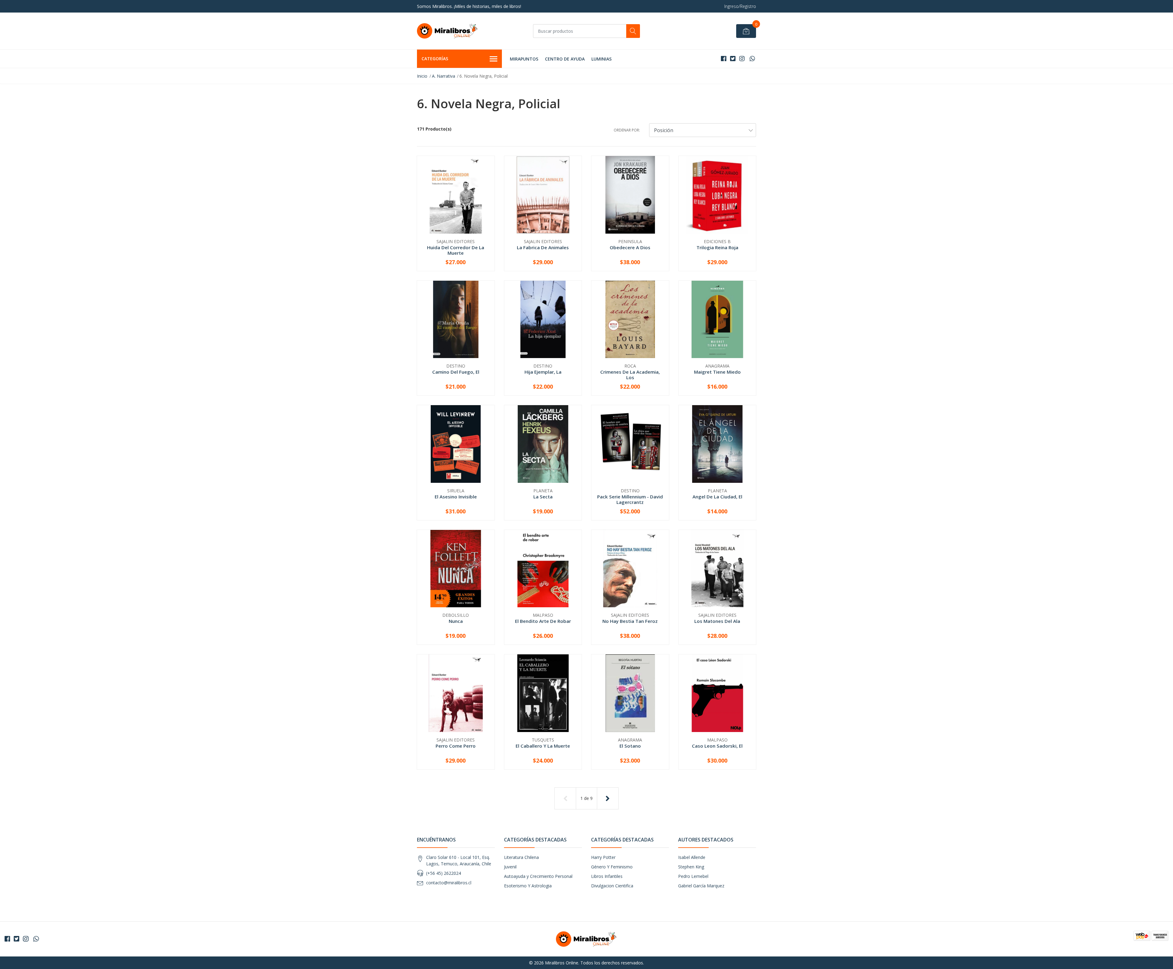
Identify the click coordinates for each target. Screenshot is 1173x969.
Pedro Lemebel (693, 876)
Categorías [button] (435, 58)
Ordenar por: (627, 130)
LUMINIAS (601, 59)
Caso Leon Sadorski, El (717, 746)
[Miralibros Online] (447, 31)
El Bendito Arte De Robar (543, 621)
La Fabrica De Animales (543, 247)
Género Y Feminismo (612, 867)
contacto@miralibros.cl (448, 883)
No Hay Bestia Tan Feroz (630, 621)
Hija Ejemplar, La (542, 372)
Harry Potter (603, 857)
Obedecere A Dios (630, 247)
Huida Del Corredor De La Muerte (455, 250)
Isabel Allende (691, 857)
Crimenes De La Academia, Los (630, 374)
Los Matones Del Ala (717, 621)
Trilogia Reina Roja (717, 247)
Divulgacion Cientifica (612, 886)
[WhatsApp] (752, 58)
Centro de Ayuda (565, 59)
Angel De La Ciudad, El (717, 497)
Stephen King (691, 867)
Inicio (422, 76)
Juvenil (510, 867)
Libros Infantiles (607, 876)
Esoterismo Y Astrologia (528, 886)
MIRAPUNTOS (524, 59)
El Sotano (630, 746)
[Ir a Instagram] (742, 58)
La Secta (543, 497)
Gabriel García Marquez (701, 886)
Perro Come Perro (456, 746)
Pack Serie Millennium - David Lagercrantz (630, 499)
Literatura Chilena (521, 857)
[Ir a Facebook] (723, 58)
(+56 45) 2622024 (443, 873)
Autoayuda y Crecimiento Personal (538, 876)
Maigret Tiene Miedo (717, 372)
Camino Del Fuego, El (455, 372)
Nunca (456, 621)
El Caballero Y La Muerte (543, 746)
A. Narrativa (443, 76)
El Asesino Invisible (456, 497)
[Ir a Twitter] (733, 58)
